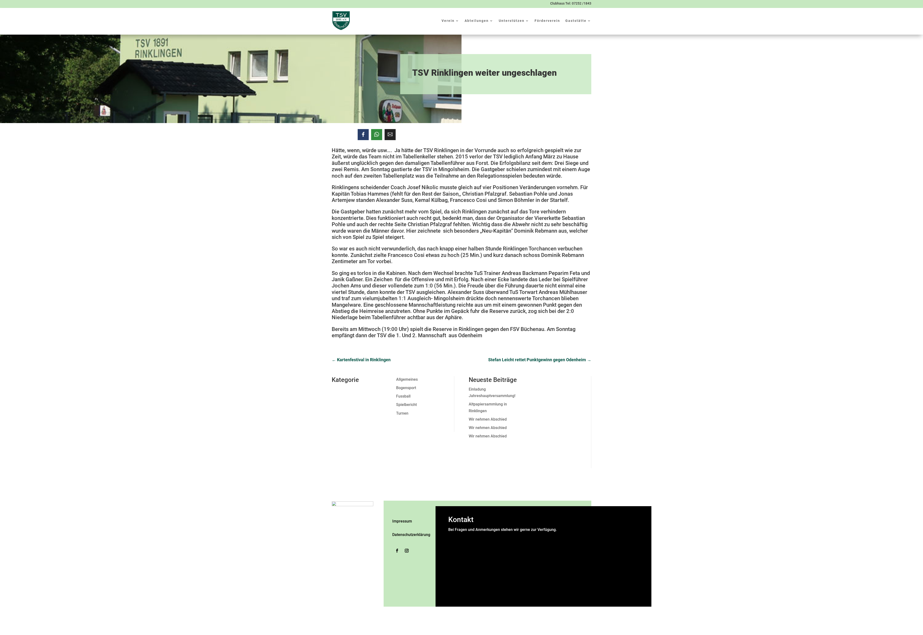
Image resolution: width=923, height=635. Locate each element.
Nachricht (458, 567)
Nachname (502, 549)
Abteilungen (477, 21)
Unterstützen (511, 21)
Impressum (402, 521)
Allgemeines (407, 379)
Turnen (402, 413)
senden (455, 598)
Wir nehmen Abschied (488, 419)
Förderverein (547, 21)
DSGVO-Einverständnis (469, 574)
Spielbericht (406, 404)
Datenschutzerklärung (411, 534)
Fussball (403, 396)
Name (454, 536)
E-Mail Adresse (462, 556)
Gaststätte (575, 21)
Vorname (500, 542)
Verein (448, 21)
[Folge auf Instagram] (407, 550)
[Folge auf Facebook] (397, 550)
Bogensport (406, 388)
